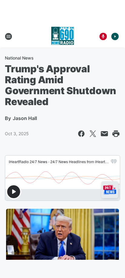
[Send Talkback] (103, 36)
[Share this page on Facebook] (81, 133)
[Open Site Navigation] (8, 36)
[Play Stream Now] (115, 36)
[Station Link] (62, 36)
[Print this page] (116, 133)
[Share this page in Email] (104, 133)
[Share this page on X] (93, 133)
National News (19, 57)
